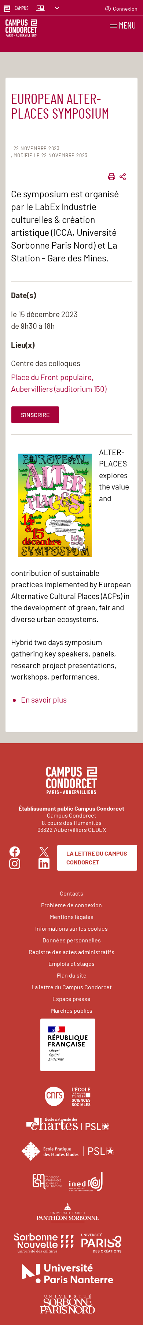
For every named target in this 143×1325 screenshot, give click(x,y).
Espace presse (71, 998)
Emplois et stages (71, 963)
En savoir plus (44, 699)
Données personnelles (72, 940)
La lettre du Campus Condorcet (96, 858)
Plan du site (72, 975)
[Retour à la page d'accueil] (21, 29)
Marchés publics (71, 1010)
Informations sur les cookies (71, 928)
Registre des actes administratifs (71, 951)
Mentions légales (72, 916)
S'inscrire (35, 414)
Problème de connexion (71, 904)
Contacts (71, 893)
